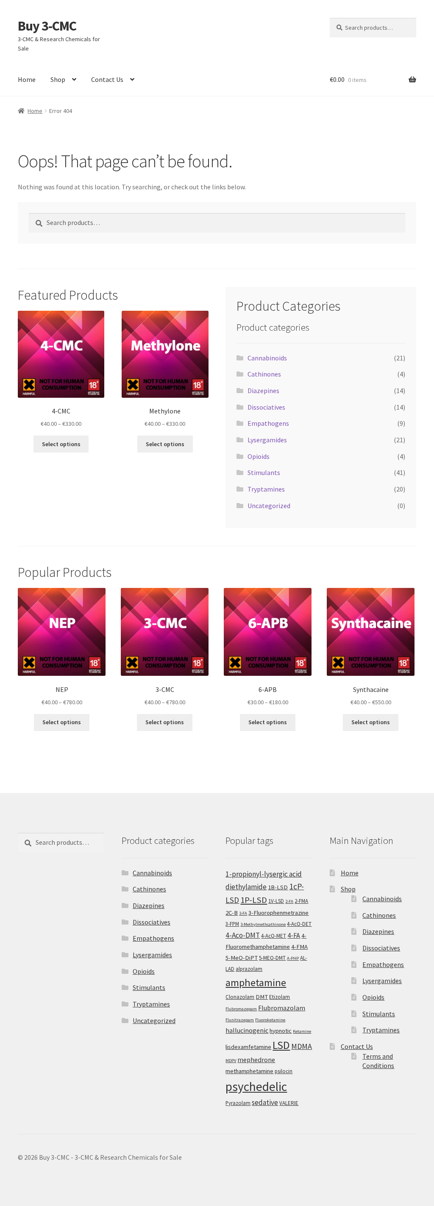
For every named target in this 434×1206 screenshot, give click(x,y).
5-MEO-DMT (272, 957)
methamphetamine (249, 1071)
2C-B (231, 912)
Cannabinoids (267, 358)
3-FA (243, 913)
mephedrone (256, 1059)
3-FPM (232, 924)
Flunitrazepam (239, 1020)
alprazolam (249, 969)
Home (27, 79)
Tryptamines (266, 489)
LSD (281, 1045)
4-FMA (299, 946)
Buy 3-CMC (47, 25)
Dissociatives (266, 407)
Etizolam (279, 997)
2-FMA (301, 901)
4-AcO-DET (299, 924)
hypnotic (281, 1031)
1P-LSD (253, 899)
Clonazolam (239, 997)
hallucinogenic (246, 1030)
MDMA (301, 1046)
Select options (61, 444)
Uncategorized (269, 505)
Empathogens (268, 423)
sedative (265, 1102)
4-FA (293, 935)
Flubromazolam (281, 1008)
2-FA (289, 901)
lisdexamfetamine (248, 1047)
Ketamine (302, 1031)
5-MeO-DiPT (241, 957)
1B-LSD (278, 887)
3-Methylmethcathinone (263, 924)
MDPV (230, 1060)
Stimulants (264, 472)
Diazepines (263, 390)
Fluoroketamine (270, 1020)
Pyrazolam (237, 1103)
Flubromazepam (241, 1009)
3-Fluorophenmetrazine (278, 912)
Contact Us (107, 79)
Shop (57, 79)
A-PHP (293, 958)
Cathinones (264, 374)
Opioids (259, 456)
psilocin (283, 1071)
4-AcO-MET (273, 935)
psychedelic (256, 1086)
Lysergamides (267, 440)
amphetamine (255, 982)
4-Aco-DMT (242, 935)
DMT (262, 997)
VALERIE (288, 1103)
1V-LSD (276, 901)
